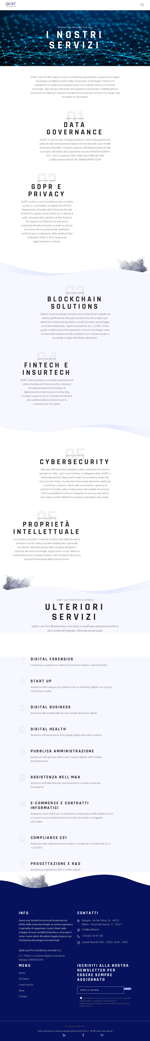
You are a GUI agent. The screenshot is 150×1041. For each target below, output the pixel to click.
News (21, 990)
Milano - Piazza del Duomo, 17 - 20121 (102, 924)
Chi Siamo (24, 978)
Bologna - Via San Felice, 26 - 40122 (100, 920)
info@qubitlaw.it (90, 929)
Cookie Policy (80, 1026)
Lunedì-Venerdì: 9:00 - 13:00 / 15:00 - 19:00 (104, 942)
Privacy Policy (70, 1026)
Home (22, 973)
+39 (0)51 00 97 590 (92, 935)
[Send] (127, 989)
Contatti (23, 996)
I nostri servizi (26, 984)
